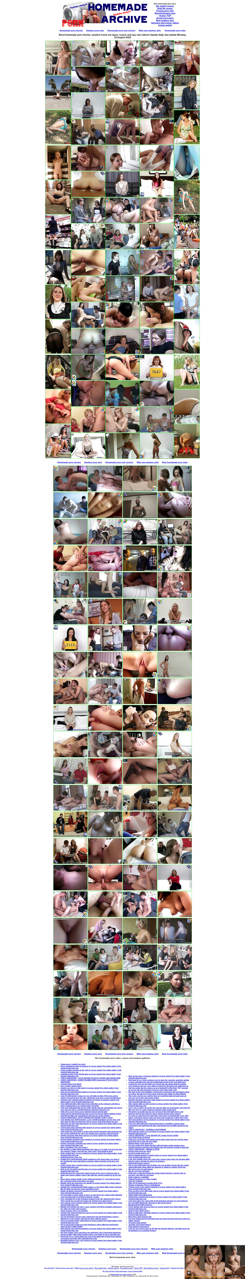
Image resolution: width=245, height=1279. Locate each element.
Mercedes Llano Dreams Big (139, 1217)
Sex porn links (49, 1268)
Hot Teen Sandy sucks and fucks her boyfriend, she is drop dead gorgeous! (91, 1233)
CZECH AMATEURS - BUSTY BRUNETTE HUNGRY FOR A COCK (87, 1118)
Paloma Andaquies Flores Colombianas (144, 1185)
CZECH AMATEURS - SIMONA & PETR (143, 1149)
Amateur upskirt (113, 1268)
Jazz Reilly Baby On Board (139, 1138)
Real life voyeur (165, 8)
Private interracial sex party (139, 1151)
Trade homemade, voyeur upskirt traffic (128, 1271)
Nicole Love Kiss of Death (138, 1171)
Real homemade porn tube (175, 462)
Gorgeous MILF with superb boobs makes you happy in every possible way (91, 1235)
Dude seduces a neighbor (138, 1177)
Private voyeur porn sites (64, 1268)
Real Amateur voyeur (151, 1268)
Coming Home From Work (71, 1084)
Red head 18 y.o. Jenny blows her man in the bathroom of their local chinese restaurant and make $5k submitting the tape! (91, 1238)
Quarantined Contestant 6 (138, 1227)
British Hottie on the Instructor (140, 1143)
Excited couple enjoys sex (139, 1153)
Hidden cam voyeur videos (84, 1268)
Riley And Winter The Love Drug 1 (74, 1147)
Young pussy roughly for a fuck (73, 1064)
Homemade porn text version (121, 30)
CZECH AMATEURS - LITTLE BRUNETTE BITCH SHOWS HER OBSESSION (90, 1078)
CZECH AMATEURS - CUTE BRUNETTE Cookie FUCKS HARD (153, 1136)
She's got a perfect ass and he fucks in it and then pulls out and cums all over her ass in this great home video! (157, 1097)
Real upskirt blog (100, 1268)
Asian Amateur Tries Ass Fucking (74, 1211)
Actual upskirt (165, 25)
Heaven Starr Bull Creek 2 (139, 1211)
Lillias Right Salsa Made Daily (140, 1195)
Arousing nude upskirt (137, 1223)
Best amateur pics (165, 20)
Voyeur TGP (165, 15)
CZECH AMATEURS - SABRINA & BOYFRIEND (147, 1130)
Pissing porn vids (165, 11)
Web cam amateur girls (150, 30)
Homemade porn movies (71, 30)
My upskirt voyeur (165, 6)
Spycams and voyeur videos (165, 23)
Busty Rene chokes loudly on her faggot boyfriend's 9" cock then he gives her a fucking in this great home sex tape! (90, 1180)
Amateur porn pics (95, 30)
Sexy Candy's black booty (71, 1086)
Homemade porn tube (175, 30)
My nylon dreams (109, 1271)
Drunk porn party (165, 18)
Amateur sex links (177, 1268)
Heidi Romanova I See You (71, 1157)
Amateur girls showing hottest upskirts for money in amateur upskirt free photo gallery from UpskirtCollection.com (90, 1101)
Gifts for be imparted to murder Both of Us (145, 1183)
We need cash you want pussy (140, 1169)
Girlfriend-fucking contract (139, 1163)
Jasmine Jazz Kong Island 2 (139, 1225)
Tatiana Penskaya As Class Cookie (142, 1179)
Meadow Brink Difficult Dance (140, 1205)
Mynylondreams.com (165, 13)
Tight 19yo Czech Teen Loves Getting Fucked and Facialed (84, 1112)
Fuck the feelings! (135, 1181)
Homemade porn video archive (121, 1274)
